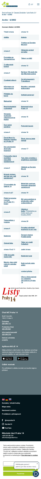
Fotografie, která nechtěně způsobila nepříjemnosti (10, 159)
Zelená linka (8, 243)
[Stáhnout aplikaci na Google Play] (23, 358)
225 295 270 (6, 334)
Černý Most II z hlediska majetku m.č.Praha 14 (10, 139)
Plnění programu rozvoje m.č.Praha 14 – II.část (10, 201)
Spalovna (7, 236)
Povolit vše (20, 473)
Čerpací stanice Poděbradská (27, 236)
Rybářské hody (26, 256)
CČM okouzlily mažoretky (9, 256)
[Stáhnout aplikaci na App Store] (8, 358)
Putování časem (27, 126)
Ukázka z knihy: (24, 210)
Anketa (23, 37)
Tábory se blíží (26, 58)
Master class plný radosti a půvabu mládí (10, 264)
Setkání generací (27, 95)
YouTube (8, 428)
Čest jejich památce (8, 126)
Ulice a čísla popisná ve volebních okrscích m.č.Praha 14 (28, 279)
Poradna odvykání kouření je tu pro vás (29, 228)
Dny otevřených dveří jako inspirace (10, 149)
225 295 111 (6, 324)
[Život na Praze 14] (10, 4)
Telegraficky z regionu (9, 221)
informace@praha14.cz (10, 437)
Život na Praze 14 (7, 12)
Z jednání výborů (10, 80)
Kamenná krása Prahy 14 (27, 107)
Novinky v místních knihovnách (28, 87)
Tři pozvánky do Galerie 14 (10, 185)
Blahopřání (8, 101)
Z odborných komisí (8, 65)
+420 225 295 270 (7, 435)
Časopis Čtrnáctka (20, 12)
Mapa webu (6, 407)
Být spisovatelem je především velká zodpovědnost (28, 201)
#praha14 (8, 424)
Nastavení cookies (9, 410)
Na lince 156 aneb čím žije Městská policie (29, 73)
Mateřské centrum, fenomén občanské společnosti (28, 185)
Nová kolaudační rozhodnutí (10, 107)
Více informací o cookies (29, 455)
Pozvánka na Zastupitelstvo (9, 58)
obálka (6, 37)
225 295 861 (6, 329)
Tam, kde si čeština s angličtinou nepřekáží (29, 159)
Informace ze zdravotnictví (9, 87)
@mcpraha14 (10, 420)
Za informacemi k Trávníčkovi (27, 80)
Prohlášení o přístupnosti (11, 414)
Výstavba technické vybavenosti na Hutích (9, 116)
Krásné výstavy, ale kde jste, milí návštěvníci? (10, 176)
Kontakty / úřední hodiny (11, 403)
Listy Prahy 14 (31, 12)
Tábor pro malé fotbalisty (27, 243)
